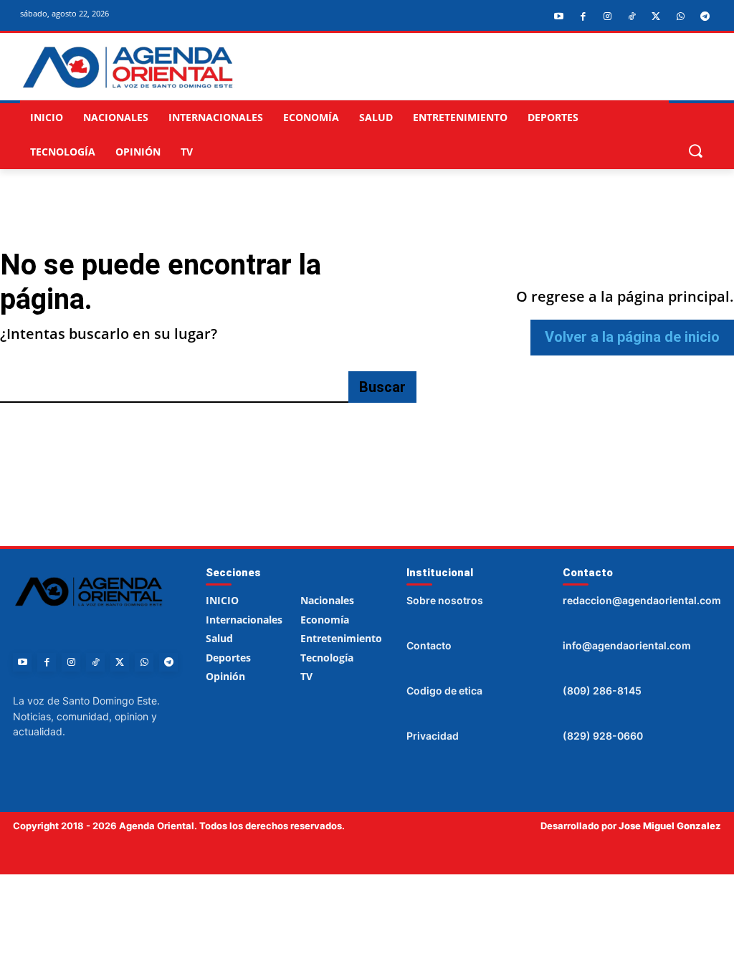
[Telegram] (704, 16)
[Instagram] (607, 16)
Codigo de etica (444, 690)
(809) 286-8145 (602, 690)
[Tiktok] (631, 16)
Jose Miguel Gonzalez (670, 825)
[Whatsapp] (680, 16)
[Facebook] (582, 16)
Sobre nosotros (444, 600)
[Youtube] (558, 16)
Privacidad (432, 736)
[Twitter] (656, 16)
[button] (695, 150)
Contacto (429, 645)
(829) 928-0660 (603, 736)
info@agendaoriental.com (627, 645)
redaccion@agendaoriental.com (642, 600)
